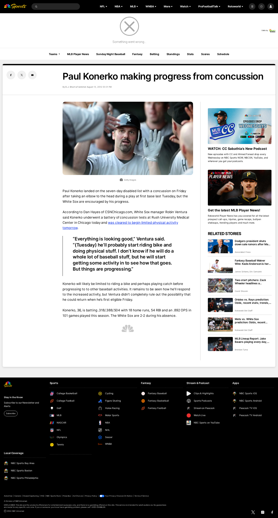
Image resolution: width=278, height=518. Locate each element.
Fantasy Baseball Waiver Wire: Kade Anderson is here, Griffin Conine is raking (253, 262)
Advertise (8, 496)
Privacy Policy (91, 496)
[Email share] (32, 75)
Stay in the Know (13, 397)
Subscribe (10, 413)
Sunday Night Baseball (110, 54)
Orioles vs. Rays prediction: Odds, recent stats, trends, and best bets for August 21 (252, 301)
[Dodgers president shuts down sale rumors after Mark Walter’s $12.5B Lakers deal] (220, 246)
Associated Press (243, 252)
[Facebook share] (11, 75)
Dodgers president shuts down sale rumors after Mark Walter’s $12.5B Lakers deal (253, 242)
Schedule (223, 54)
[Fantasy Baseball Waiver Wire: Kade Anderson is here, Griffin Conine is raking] (220, 266)
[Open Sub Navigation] (107, 6)
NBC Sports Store (53, 496)
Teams (53, 54)
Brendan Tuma (241, 349)
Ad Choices (78, 496)
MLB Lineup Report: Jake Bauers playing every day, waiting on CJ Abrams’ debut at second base (253, 340)
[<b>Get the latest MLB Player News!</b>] (239, 188)
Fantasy (137, 54)
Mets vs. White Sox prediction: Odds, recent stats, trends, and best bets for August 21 (252, 320)
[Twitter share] (21, 75)
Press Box (67, 496)
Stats (190, 54)
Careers (17, 496)
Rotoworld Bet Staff (243, 310)
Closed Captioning (31, 496)
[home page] (15, 6)
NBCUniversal (21, 501)
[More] (252, 6)
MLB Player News (78, 54)
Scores (205, 54)
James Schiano (241, 271)
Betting (154, 54)
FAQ (42, 496)
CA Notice (128, 496)
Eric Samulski (255, 271)
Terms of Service (141, 496)
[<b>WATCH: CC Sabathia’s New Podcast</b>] (239, 126)
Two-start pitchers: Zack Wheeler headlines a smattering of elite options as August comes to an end (253, 281)
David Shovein (241, 291)
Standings (173, 54)
